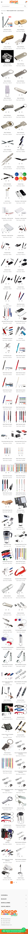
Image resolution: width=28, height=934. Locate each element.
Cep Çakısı (21, 338)
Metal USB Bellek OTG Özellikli (21, 681)
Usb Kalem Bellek (20, 700)
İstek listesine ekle (8, 26)
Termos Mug (20, 527)
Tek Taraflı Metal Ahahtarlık (20, 630)
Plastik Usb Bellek (7, 877)
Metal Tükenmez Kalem (20, 355)
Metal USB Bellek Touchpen (7, 664)
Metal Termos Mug (7, 544)
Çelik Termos (7, 201)
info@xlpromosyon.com (6, 924)
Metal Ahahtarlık (7, 752)
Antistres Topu (20, 184)
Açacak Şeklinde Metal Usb (7, 807)
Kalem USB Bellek (7, 149)
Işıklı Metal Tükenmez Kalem (7, 321)
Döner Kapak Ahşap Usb (7, 510)
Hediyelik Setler (21, 235)
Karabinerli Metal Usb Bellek (20, 578)
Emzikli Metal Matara (21, 647)
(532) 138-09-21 (6, 922)
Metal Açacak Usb (7, 717)
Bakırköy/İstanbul (7, 918)
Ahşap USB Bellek (20, 29)
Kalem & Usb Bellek (7, 630)
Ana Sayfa (3, 10)
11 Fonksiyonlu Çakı (7, 355)
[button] (19, 26)
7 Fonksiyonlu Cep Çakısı (7, 338)
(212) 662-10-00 (6, 920)
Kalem (7, 304)
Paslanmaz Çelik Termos (20, 825)
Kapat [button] (26, 931)
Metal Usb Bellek (7, 527)
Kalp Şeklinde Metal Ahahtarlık (7, 647)
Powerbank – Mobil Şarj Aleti (20, 201)
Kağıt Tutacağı (20, 877)
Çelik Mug (7, 842)
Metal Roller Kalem (7, 29)
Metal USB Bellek (20, 46)
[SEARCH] (25, 6)
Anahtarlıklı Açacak (20, 717)
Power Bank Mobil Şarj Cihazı (20, 321)
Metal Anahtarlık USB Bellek (20, 842)
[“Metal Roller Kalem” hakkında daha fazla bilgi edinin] (6, 26)
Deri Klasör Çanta (20, 510)
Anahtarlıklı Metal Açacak (7, 561)
